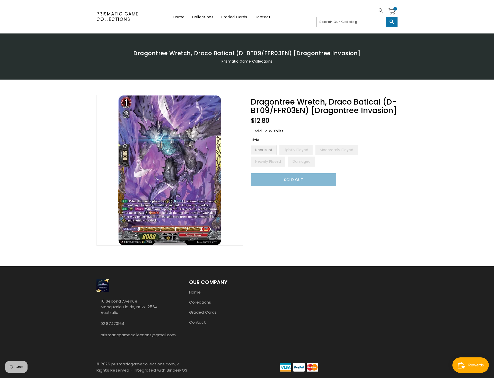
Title (255, 140)
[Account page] (381, 11)
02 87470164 (112, 323)
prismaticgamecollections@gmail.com (132, 335)
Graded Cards (203, 312)
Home (195, 292)
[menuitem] (179, 17)
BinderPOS (177, 370)
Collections (200, 302)
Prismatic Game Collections (117, 16)
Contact (197, 322)
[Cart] (392, 11)
